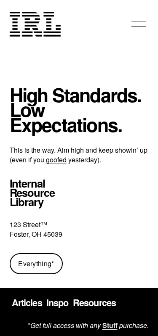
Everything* (36, 263)
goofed (56, 159)
